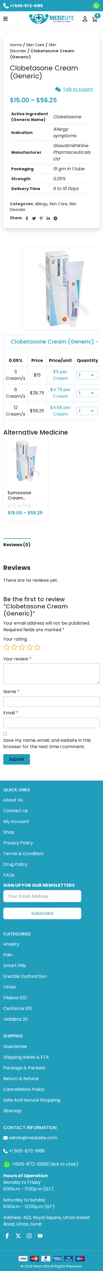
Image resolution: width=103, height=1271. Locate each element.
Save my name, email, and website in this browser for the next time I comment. (47, 743)
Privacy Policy (18, 843)
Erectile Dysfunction (25, 976)
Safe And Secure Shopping (31, 1100)
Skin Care (35, 45)
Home (16, 45)
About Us (13, 800)
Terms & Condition (23, 853)
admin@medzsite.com (33, 1138)
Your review (17, 659)
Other (9, 987)
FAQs (9, 875)
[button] (5, 18)
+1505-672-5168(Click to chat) (45, 1164)
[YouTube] (40, 1236)
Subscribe (42, 913)
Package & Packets (24, 1068)
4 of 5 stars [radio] (29, 647)
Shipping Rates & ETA (26, 1057)
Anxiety (11, 944)
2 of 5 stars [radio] (14, 647)
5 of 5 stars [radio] (37, 647)
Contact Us (15, 811)
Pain (7, 955)
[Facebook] (7, 1236)
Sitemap (12, 1111)
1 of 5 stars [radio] (6, 647)
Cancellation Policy (23, 1089)
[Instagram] (29, 1236)
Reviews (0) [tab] (16, 545)
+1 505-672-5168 (26, 6)
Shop (8, 832)
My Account (16, 821)
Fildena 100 (15, 998)
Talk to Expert (78, 89)
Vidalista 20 (15, 1019)
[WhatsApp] (96, 5)
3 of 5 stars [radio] (22, 647)
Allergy (41, 204)
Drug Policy (15, 864)
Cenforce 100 (17, 1008)
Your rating (15, 639)
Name (11, 692)
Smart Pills (14, 965)
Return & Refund (20, 1078)
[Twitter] (18, 1236)
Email (10, 713)
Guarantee (15, 1046)
